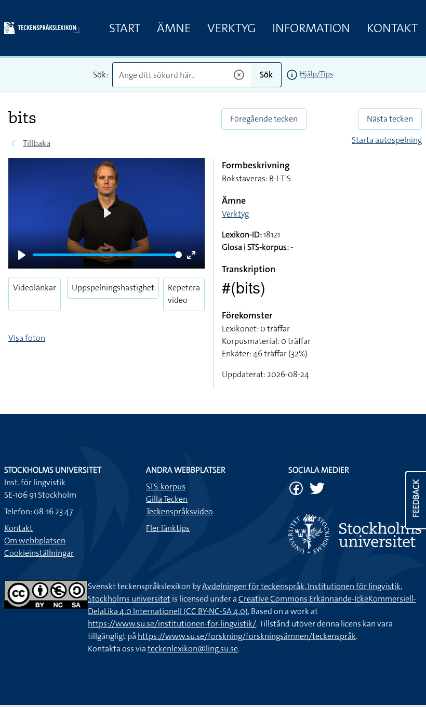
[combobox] (181, 74)
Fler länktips (168, 528)
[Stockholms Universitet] (355, 534)
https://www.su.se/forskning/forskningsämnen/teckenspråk (247, 636)
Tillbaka (36, 143)
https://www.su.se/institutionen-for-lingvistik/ (172, 623)
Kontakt (392, 28)
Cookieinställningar (39, 553)
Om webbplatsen (34, 540)
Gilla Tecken (167, 498)
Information (311, 28)
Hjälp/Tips (316, 73)
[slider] (107, 255)
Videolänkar (34, 287)
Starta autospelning (387, 140)
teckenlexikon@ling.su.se (193, 648)
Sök (266, 74)
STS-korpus (165, 486)
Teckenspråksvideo (179, 511)
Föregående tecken (264, 118)
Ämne (174, 28)
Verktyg (231, 28)
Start (124, 28)
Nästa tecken (390, 118)
